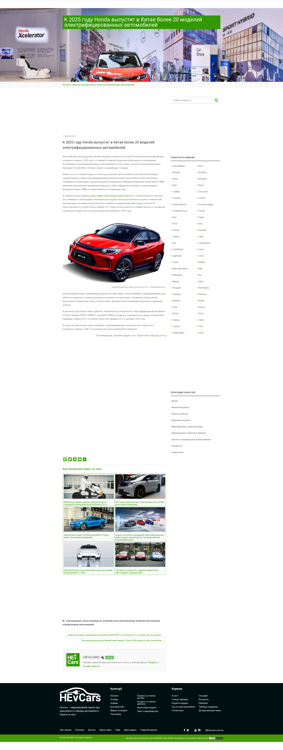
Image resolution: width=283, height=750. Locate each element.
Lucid (175, 262)
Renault (176, 300)
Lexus (201, 249)
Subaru (176, 320)
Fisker (201, 217)
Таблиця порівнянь (208, 706)
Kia (174, 243)
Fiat (174, 217)
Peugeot (177, 288)
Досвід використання (210, 710)
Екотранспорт (117, 706)
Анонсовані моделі (146, 707)
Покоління (115, 714)
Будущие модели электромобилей (78, 625)
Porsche (202, 294)
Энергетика (177, 452)
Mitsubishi (177, 275)
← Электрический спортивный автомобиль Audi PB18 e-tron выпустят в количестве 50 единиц (113, 635)
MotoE (175, 401)
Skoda (201, 307)
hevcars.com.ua (158, 335)
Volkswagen (178, 333)
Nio (200, 275)
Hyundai (202, 230)
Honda (176, 230)
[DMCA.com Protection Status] (216, 738)
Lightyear (177, 256)
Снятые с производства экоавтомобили (191, 439)
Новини (114, 703)
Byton (201, 185)
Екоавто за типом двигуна (146, 702)
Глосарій (203, 695)
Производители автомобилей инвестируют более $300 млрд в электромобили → (122, 640)
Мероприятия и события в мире (187, 426)
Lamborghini (204, 243)
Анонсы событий (180, 414)
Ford (175, 223)
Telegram (152, 662)
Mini (200, 268)
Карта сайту (105, 730)
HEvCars (66, 85)
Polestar (177, 294)
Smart (176, 313)
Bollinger (202, 179)
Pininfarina (203, 288)
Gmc (200, 223)
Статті (175, 695)
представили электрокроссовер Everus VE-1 (112, 195)
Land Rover (178, 249)
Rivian (201, 300)
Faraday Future (180, 211)
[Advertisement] (114, 112)
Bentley (176, 172)
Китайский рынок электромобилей (119, 621)
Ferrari (201, 211)
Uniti (200, 326)
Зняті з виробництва (147, 711)
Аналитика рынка (180, 407)
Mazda (201, 262)
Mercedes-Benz (180, 268)
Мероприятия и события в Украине (189, 433)
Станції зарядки (180, 699)
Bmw (175, 179)
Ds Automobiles (205, 204)
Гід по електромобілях (183, 706)
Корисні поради (180, 703)
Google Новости (91, 666)
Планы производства (92, 621)
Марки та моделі (118, 710)
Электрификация (73, 621)
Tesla (201, 320)
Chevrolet (203, 191)
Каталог (114, 695)
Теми (117, 730)
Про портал (65, 730)
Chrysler (177, 198)
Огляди (114, 699)
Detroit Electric (180, 204)
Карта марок (130, 730)
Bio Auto (202, 172)
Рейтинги (203, 703)
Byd (175, 185)
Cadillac (176, 191)
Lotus (201, 256)
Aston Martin (179, 166)
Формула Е (177, 446)
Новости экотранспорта (84, 85)
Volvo (201, 333)
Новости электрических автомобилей (115, 85)
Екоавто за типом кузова (146, 696)
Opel (200, 281)
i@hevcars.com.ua (214, 730)
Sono (201, 313)
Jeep (200, 236)
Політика (79, 730)
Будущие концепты (181, 420)
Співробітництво (148, 730)
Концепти (204, 699)
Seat (175, 307)
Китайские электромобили (148, 621)
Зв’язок (92, 730)
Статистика (177, 710)
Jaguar (176, 236)
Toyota (176, 326)
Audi (200, 166)
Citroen (201, 198)
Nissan (176, 281)
